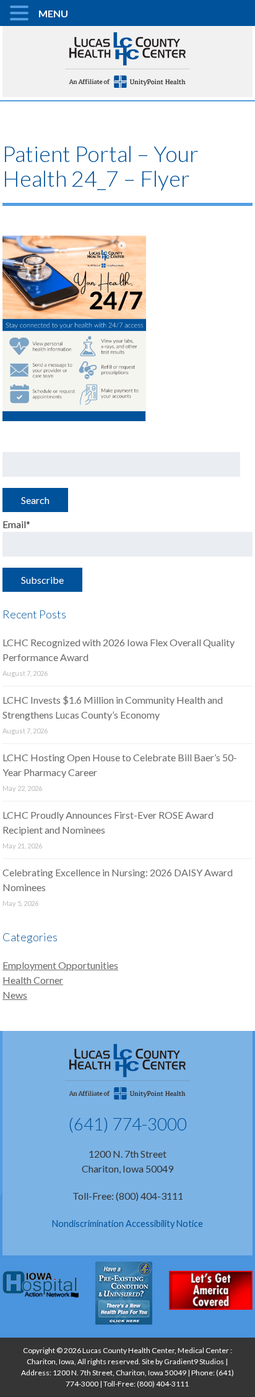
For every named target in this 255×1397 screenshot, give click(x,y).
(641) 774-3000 (127, 1123)
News (14, 995)
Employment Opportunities (60, 965)
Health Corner (32, 980)
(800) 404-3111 (163, 1383)
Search (35, 500)
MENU (53, 13)
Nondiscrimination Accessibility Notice (127, 1223)
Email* (16, 524)
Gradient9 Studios (194, 1361)
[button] (21, 13)
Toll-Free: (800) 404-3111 (127, 1196)
